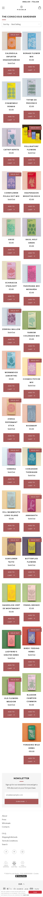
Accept (35, 892)
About (4, 816)
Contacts (5, 827)
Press (4, 819)
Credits (36, 874)
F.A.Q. (4, 833)
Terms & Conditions (10, 841)
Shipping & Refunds (9, 837)
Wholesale (6, 823)
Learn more (26, 895)
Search (4, 844)
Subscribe (20, 801)
